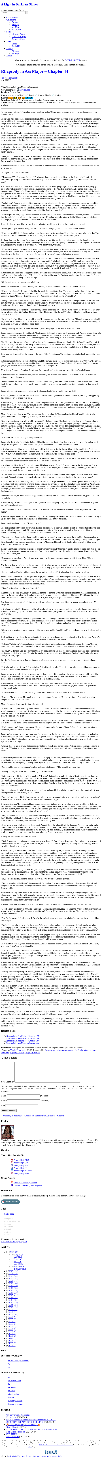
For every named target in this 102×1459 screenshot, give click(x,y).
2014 (13, 1297)
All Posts (15, 51)
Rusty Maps (11, 1427)
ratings (7, 1234)
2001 (12, 1329)
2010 (13, 1307)
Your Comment (7, 1082)
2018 (13, 1288)
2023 (13, 1276)
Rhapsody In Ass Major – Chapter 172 (22, 1036)
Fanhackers (11, 1417)
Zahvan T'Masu (18, 39)
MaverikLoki (24, 90)
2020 (13, 1283)
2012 (13, 1302)
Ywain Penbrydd (17, 1050)
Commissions (12, 17)
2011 (13, 1305)
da (63, 1050)
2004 (12, 1321)
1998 (13, 1336)
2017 (13, 1290)
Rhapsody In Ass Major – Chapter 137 (22, 1041)
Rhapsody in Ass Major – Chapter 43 (18, 1116)
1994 (12, 1345)
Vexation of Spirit (19, 36)
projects (7, 1232)
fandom (7, 1224)
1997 (12, 1338)
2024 (13, 1273)
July (18, 1257)
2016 (13, 1293)
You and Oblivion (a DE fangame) (27, 1185)
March (19, 1266)
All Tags (15, 53)
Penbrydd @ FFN (21, 1165)
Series (8, 32)
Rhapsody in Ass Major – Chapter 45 (51, 1116)
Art (9, 1364)
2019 (13, 1285)
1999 (12, 1333)
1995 (12, 1343)
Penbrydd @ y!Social (23, 1171)
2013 (13, 1300)
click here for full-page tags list (14, 1242)
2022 (13, 1278)
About (9, 56)
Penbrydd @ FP (20, 1168)
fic (3, 78)
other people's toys (12, 1221)
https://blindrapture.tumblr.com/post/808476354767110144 (31, 1420)
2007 (13, 1314)
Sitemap (9, 48)
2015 (13, 1295)
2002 (12, 1326)
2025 (13, 1271)
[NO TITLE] (11, 1434)
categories (8, 1218)
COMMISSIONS (72, 60)
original (7, 1229)
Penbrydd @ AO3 (21, 1160)
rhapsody (5, 1052)
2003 (12, 1324)
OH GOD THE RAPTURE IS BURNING (24, 1422)
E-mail (4, 1101)
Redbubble (16, 46)
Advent (15, 22)
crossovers (8, 1226)
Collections (11, 20)
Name (3, 1096)
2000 (12, 1331)
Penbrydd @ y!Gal (21, 1173)
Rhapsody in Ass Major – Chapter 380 (22, 1043)
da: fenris (79, 1050)
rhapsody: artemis (17, 1052)
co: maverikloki (54, 1050)
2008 (13, 1312)
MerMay (15, 27)
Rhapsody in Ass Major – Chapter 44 (34, 71)
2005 (12, 1319)
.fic (45, 1050)
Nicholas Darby (18, 34)
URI (3, 1105)
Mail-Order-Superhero (15, 1432)
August (18, 1254)
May (18, 1261)
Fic (9, 1367)
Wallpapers (16, 29)
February (20, 1269)
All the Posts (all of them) (18, 1361)
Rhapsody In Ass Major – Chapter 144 (22, 1038)
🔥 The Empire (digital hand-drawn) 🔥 (23, 1424)
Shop (8, 41)
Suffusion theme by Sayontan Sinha (47, 1456)
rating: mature (89, 1050)
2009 (13, 1309)
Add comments (11, 78)
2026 (14, 1252)
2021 (13, 1281)
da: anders (69, 1050)
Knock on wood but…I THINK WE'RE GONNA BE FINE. (32, 1429)
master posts (9, 1214)
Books (14, 44)
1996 (12, 1341)
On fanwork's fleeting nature (18, 1415)
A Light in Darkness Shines (19, 4)
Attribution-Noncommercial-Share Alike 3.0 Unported (56, 1445)
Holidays (15, 24)
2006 (12, 1317)
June (18, 1259)
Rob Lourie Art (12, 1436)
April (18, 1264)
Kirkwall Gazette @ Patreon (25, 1183)
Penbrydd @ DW (21, 1163)
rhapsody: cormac (33, 1052)
